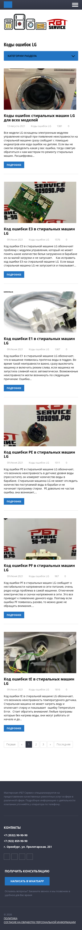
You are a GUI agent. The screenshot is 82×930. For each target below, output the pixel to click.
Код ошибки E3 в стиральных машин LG (39, 231)
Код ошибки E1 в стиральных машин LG (39, 341)
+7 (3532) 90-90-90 (15, 835)
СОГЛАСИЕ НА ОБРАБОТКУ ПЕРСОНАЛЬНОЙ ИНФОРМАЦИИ (40, 922)
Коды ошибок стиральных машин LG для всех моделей (39, 118)
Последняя (63, 744)
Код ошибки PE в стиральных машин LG (39, 454)
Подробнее (14, 165)
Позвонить (8, 4)
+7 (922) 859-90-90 (15, 841)
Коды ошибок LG (41, 126)
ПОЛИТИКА (10, 918)
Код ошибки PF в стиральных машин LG (39, 567)
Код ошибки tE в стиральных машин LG (39, 681)
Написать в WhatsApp (27, 881)
